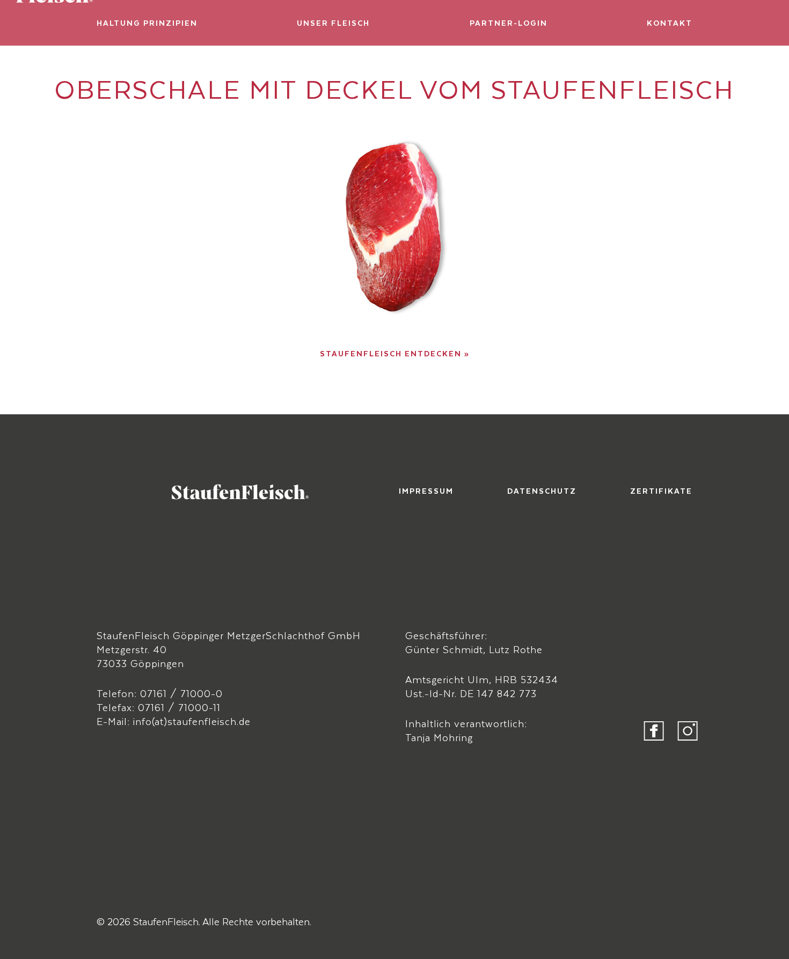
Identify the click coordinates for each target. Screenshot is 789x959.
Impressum (426, 491)
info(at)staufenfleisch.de (192, 721)
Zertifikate (661, 491)
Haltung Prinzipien (147, 23)
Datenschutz (541, 491)
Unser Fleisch (333, 23)
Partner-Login (508, 23)
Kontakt (669, 23)
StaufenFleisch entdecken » (395, 353)
